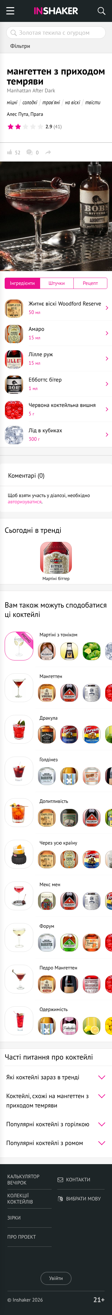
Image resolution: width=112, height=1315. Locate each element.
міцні (12, 102)
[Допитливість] (19, 812)
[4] (33, 127)
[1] (10, 127)
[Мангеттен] (19, 687)
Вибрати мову (83, 1199)
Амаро (36, 333)
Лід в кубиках (45, 434)
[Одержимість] (19, 1020)
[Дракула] (19, 729)
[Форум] (19, 937)
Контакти (78, 1180)
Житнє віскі (65, 308)
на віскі (72, 102)
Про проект (21, 1237)
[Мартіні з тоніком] (19, 646)
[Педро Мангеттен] (19, 979)
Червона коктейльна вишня (62, 409)
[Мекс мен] (19, 895)
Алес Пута (17, 114)
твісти (92, 102)
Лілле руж (41, 358)
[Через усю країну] (19, 854)
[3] (25, 127)
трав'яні (51, 102)
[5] (40, 127)
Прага (36, 114)
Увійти (56, 1278)
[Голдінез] (19, 771)
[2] (18, 127)
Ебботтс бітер (45, 384)
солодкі (29, 102)
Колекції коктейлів (20, 1199)
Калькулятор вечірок (23, 1180)
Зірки (14, 1218)
